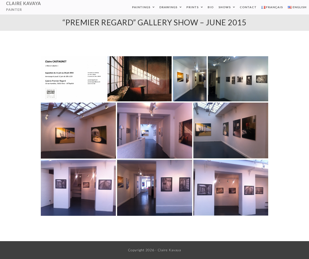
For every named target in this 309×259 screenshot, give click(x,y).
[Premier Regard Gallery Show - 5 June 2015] (230, 131)
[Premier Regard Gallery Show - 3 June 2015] (78, 131)
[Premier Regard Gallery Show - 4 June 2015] (154, 131)
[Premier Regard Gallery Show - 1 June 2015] (190, 78)
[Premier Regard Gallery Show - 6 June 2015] (78, 188)
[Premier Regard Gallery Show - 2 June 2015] (238, 78)
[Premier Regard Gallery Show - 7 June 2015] (154, 188)
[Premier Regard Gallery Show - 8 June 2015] (230, 188)
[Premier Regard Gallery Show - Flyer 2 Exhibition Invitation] (139, 78)
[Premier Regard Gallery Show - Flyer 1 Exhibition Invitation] (73, 78)
